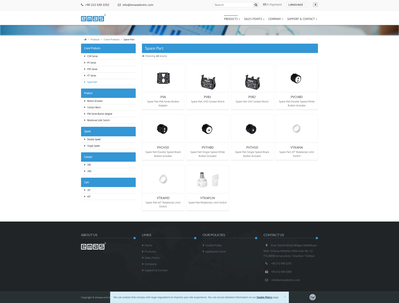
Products (95, 39)
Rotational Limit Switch (98, 120)
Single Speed (93, 146)
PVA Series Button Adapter (99, 114)
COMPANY (274, 19)
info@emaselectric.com (137, 4)
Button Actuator (95, 101)
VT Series (91, 75)
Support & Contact (156, 270)
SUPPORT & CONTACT (301, 19)
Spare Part (92, 82)
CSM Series (92, 56)
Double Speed (94, 139)
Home (148, 245)
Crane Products (111, 39)
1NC (89, 164)
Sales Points (152, 258)
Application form (215, 251)
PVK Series (92, 69)
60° (89, 196)
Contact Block (94, 107)
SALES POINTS (253, 19)
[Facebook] (315, 4)
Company (151, 264)
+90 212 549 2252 (96, 4)
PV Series (91, 62)
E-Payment (274, 4)
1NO (89, 171)
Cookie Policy (213, 245)
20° (89, 190)
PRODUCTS (231, 19)
